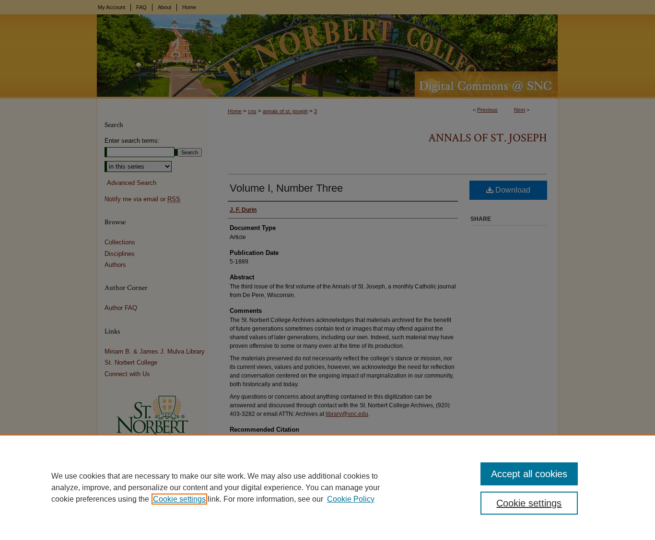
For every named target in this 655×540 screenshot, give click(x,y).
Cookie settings (179, 499)
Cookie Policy (350, 499)
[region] (327, 487)
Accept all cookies (529, 474)
